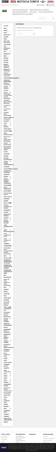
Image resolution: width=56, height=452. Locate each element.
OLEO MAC (7, 294)
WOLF (5, 408)
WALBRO (6, 406)
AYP (5, 52)
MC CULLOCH (7, 258)
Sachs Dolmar (8, 362)
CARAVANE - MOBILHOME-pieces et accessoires (8, 82)
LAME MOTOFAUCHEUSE (8, 230)
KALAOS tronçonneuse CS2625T (8, 206)
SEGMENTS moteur (7, 365)
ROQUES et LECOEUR (7, 350)
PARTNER (6, 300)
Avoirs (2, 441)
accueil (6, 26)
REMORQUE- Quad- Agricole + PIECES (7, 337)
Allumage (6, 35)
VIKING (6, 404)
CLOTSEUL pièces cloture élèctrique (8, 102)
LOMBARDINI (7, 246)
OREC (5, 296)
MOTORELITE (7, 277)
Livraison (45, 436)
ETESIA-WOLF (7, 129)
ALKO (5, 32)
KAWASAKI (7, 210)
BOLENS (6, 60)
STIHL (5, 380)
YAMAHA (6, 414)
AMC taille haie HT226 (7, 41)
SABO (5, 360)
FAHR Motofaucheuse (8, 133)
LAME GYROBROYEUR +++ (8, 226)
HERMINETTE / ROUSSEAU (8, 171)
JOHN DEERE (7, 191)
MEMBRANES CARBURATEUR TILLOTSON (8, 261)
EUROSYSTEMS (8, 131)
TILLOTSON (7, 395)
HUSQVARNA (7, 185)
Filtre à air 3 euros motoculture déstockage (7, 139)
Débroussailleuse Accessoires (39, 10)
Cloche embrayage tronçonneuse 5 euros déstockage (8, 95)
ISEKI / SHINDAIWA (7, 188)
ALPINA (6, 37)
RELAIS (6, 327)
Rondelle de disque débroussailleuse (8, 346)
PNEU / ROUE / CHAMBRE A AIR (7, 308)
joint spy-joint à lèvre (8, 193)
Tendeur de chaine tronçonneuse (8, 389)
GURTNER (6, 167)
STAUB (5, 376)
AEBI (5, 28)
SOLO (5, 374)
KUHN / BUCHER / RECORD (6, 221)
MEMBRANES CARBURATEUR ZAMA (8, 271)
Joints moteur (8, 196)
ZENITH (6, 422)
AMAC (5, 39)
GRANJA (6, 156)
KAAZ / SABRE (8, 203)
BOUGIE (6, 62)
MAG (5, 256)
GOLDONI (6, 154)
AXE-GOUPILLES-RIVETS (7, 48)
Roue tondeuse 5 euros (7, 354)
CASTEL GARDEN (6, 87)
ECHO (5, 123)
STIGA (5, 378)
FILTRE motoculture (7, 143)
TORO (5, 397)
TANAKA (6, 382)
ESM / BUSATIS (6, 126)
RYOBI (5, 358)
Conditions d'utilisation (49, 438)
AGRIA (5, 30)
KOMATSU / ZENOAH (7, 215)
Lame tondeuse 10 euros (7, 235)
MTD (5, 287)
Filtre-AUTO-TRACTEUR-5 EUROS (7, 148)
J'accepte (4, 447)
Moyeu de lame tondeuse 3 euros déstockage (7, 282)
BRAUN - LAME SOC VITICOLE (6, 66)
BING (5, 56)
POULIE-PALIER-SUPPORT (45, 12)
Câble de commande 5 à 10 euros (7, 74)
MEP (5, 275)
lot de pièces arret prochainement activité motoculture (8, 251)
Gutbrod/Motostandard (8, 169)
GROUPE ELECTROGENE (8, 158)
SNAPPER (6, 368)
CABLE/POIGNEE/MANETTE (20, 12)
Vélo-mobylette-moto (7, 401)
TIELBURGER (7, 393)
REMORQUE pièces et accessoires (22, 14)
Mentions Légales (47, 440)
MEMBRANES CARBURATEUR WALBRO (8, 266)
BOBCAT (6, 58)
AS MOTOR (7, 44)
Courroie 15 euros (7, 109)
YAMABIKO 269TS (7, 411)
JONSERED (7, 199)
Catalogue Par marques (20, 10)
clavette (6, 90)
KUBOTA (6, 218)
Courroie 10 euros (7, 106)
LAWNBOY (7, 244)
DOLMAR (6, 121)
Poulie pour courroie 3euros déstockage (7, 314)
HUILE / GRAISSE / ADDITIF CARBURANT (7, 181)
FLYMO (6, 152)
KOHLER (6, 212)
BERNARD (6, 54)
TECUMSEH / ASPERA (7, 385)
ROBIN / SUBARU (6, 341)
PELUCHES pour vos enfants (6, 303)
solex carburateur (7, 370)
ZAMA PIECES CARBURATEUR (8, 419)
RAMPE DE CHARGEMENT (8, 324)
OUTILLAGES (33, 12)
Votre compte (5, 434)
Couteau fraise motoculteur (7, 114)
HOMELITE (7, 174)
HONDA (6, 176)
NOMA (5, 291)
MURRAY (6, 289)
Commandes (4, 439)
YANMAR (6, 416)
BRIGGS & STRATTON (7, 70)
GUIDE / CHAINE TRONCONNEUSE (8, 163)
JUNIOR (6, 201)
